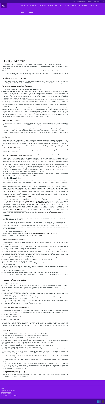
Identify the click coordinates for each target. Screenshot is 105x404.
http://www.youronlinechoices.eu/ (16, 211)
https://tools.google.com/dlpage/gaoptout (19, 191)
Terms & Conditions (6, 393)
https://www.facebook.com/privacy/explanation (51, 212)
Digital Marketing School (8, 390)
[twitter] (98, 401)
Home (2, 388)
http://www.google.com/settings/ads (16, 190)
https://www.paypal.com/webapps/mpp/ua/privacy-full (42, 233)
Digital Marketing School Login (84, 1)
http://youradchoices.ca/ (15, 209)
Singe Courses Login (99, 1)
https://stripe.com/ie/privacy (34, 235)
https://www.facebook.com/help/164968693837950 (20, 201)
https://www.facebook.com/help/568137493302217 (32, 203)
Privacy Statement (6, 392)
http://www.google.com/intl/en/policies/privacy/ (19, 155)
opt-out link (34, 175)
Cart (74, 1)
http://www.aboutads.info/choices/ (16, 208)
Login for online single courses (9, 395)
